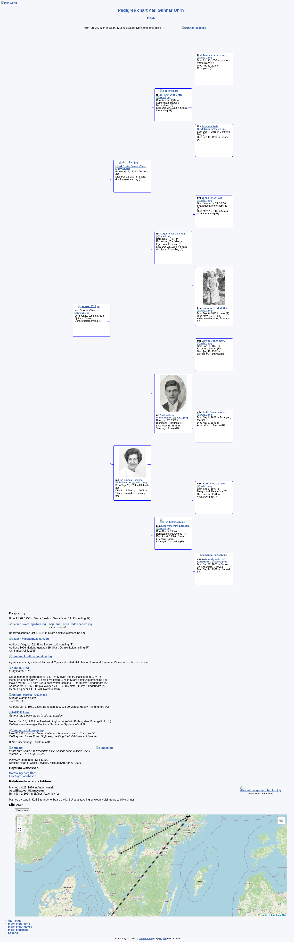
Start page (14, 920)
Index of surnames (20, 926)
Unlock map (22, 810)
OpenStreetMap (278, 914)
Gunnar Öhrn (146, 938)
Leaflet (263, 914)
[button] (120, 852)
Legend (13, 932)
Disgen (163, 938)
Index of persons (19, 923)
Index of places (18, 929)
